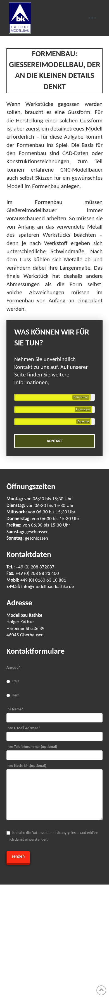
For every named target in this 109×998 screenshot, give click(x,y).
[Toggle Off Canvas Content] (92, 18)
